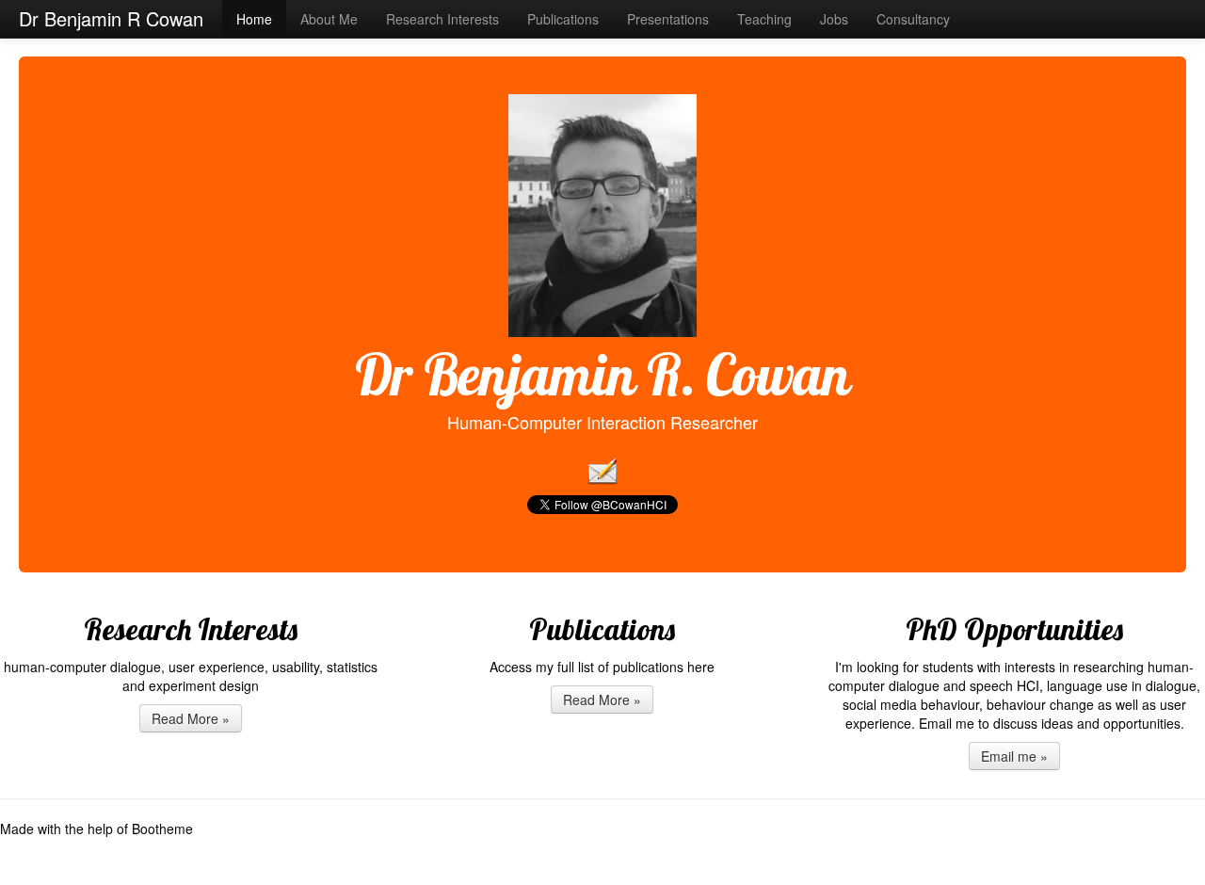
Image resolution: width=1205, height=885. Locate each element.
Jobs (834, 18)
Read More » (191, 718)
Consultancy (913, 18)
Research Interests (442, 18)
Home (254, 18)
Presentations (668, 18)
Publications (563, 18)
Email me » (1014, 756)
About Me (329, 18)
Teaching (764, 18)
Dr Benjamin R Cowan (111, 18)
